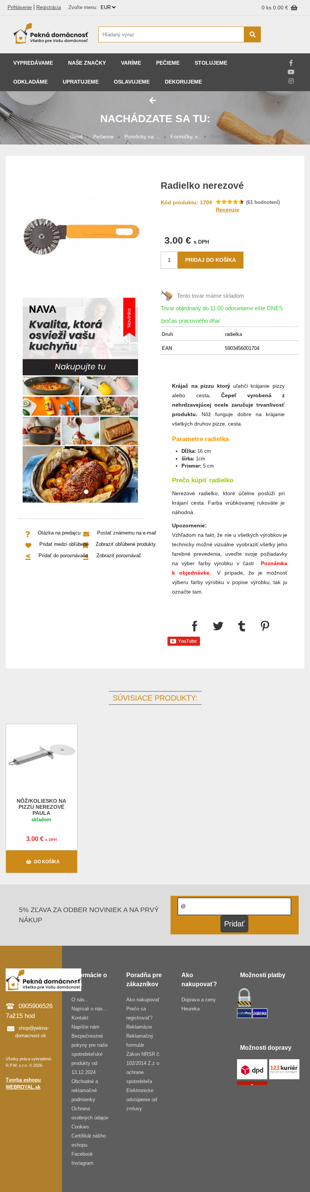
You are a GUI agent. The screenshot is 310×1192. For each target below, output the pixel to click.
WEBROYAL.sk (23, 1087)
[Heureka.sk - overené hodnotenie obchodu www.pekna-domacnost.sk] (286, 49)
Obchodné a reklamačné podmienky (84, 1090)
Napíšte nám (85, 1027)
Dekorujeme (183, 82)
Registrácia (48, 7)
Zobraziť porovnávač (118, 555)
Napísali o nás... (89, 1009)
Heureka (190, 1009)
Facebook (82, 1154)
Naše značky (87, 63)
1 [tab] (86, 492)
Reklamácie (139, 1027)
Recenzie (227, 210)
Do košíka (47, 861)
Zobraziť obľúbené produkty (126, 544)
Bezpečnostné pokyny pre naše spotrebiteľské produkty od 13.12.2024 (89, 1054)
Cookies (80, 1127)
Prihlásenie (20, 7)
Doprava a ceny (198, 999)
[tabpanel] (80, 401)
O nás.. (79, 999)
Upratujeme (81, 82)
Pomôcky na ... (142, 137)
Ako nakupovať (143, 999)
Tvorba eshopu (23, 1080)
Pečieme (168, 63)
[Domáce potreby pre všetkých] (51, 34)
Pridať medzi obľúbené (64, 544)
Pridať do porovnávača (63, 555)
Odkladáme (30, 82)
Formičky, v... (186, 137)
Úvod (76, 137)
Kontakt (79, 1018)
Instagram (82, 1163)
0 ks (267, 8)
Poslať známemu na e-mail (126, 533)
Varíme (131, 63)
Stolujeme (211, 63)
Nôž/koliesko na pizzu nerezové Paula (41, 807)
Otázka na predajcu (59, 533)
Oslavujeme (132, 82)
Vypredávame (33, 63)
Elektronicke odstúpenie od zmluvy (141, 1099)
